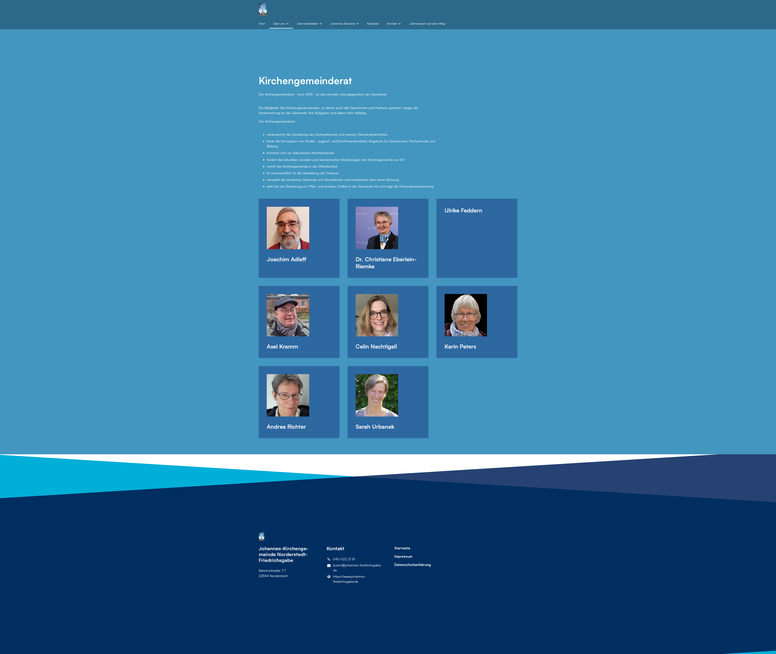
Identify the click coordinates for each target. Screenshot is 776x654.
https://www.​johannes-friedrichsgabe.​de (349, 579)
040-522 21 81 (344, 559)
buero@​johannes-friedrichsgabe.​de (357, 567)
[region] (388, 318)
